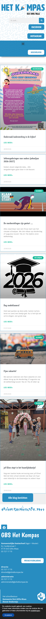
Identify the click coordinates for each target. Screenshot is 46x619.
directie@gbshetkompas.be (12, 572)
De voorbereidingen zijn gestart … (18, 223)
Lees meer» (8, 142)
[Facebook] (4, 528)
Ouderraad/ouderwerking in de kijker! (20, 136)
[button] (23, 44)
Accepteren (8, 615)
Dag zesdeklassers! (11, 305)
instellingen (35, 611)
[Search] (41, 20)
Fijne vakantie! (10, 371)
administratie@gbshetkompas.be (14, 582)
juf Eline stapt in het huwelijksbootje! (20, 467)
